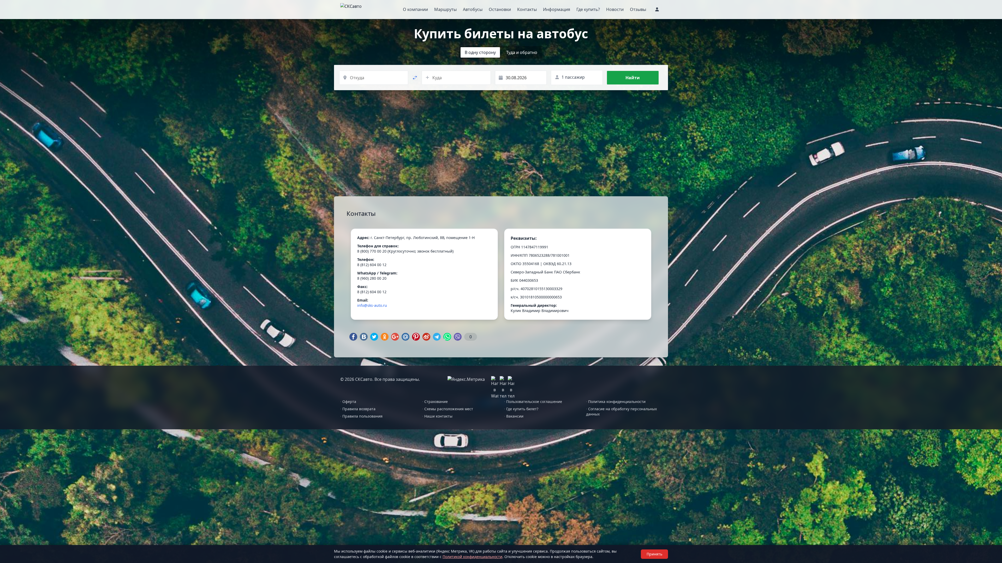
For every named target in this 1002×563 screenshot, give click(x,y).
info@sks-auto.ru (372, 305)
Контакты (527, 9)
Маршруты (445, 9)
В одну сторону (480, 52)
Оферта (348, 401)
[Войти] (657, 9)
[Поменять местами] (415, 77)
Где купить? (588, 9)
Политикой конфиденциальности (472, 556)
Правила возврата (357, 408)
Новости (615, 9)
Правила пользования (361, 416)
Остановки (500, 9)
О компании (415, 9)
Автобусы (472, 9)
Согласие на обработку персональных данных (621, 411)
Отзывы (638, 9)
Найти (632, 78)
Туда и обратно (521, 52)
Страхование (435, 401)
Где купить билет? (521, 408)
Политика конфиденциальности (616, 401)
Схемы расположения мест (447, 408)
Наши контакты (437, 416)
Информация (556, 9)
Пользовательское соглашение (533, 401)
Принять (654, 554)
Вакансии (513, 416)
